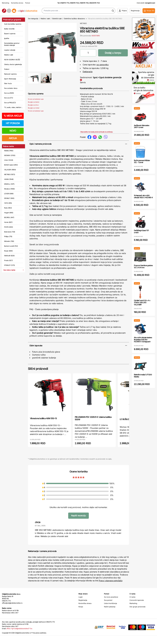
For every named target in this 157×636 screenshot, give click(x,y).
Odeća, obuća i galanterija (13, 64)
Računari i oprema (10, 74)
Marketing (5, 3)
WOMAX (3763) (9, 155)
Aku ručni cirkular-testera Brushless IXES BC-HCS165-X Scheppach (143, 339)
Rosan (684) (8, 251)
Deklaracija (87, 71)
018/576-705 (84, 3)
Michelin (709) (9, 241)
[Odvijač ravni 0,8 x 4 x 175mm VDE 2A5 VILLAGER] (140, 292)
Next (81, 47)
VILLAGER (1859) (10, 170)
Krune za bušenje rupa (36, 99)
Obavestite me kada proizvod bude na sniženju (96, 132)
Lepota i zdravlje (9, 50)
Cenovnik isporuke (137, 600)
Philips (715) (8, 236)
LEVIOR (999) (8, 194)
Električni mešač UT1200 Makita (143, 376)
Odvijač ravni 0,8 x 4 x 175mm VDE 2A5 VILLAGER (142, 302)
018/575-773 (64, 3)
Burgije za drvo (33, 105)
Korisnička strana (17, 3)
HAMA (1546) (8, 179)
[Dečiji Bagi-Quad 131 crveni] (140, 222)
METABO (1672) (9, 174)
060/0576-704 (94, 3)
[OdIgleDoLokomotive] (19, 11)
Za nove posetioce (111, 597)
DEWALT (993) (9, 198)
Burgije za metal (33, 108)
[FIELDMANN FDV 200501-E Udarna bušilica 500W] (94, 394)
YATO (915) (8, 203)
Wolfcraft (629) (9, 256)
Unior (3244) (8, 160)
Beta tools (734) (9, 232)
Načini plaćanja (109, 607)
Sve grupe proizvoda (137, 607)
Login (80, 597)
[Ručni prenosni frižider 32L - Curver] (140, 152)
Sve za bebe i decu (10, 88)
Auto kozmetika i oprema (12, 24)
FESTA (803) (8, 227)
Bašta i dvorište (9, 29)
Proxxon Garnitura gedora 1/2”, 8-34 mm (143, 266)
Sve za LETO (8, 98)
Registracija (82, 600)
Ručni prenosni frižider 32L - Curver (142, 161)
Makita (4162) (8, 151)
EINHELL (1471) (9, 184)
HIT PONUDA (13, 123)
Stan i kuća (8, 83)
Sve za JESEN (9, 93)
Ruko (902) (8, 208)
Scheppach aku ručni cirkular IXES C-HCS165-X (143, 196)
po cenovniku (102, 64)
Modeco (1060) (9, 189)
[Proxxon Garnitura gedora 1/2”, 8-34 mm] (140, 257)
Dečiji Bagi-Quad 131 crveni (141, 231)
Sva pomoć (108, 600)
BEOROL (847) (9, 217)
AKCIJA (13, 138)
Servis (83, 82)
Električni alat (57, 19)
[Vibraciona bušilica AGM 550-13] (49, 395)
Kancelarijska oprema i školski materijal (12, 44)
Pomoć (27, 3)
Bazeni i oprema (9, 34)
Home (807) (8, 222)
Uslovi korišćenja (110, 603)
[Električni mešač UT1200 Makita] (140, 366)
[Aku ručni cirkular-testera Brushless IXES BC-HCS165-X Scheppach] (140, 329)
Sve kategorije (33, 19)
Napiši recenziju (78, 515)
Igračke (6, 38)
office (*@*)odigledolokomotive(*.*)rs (19, 628)
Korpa (80, 607)
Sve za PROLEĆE (10, 103)
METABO (83, 23)
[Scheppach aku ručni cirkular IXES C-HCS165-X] (140, 187)
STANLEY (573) (9, 265)
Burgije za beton (33, 102)
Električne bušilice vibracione (74, 19)
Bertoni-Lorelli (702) (11, 246)
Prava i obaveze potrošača (110, 580)
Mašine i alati (8, 55)
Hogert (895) (8, 213)
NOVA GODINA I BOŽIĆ (12, 60)
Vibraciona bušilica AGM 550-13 (43, 418)
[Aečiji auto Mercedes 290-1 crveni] (140, 117)
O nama (132, 597)
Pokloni (6, 69)
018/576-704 (74, 3)
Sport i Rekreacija (10, 79)
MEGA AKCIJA (13, 115)
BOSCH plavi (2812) (11, 165)
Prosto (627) (8, 260)
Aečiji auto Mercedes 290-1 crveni (141, 126)
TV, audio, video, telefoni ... (13, 107)
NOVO (13, 130)
